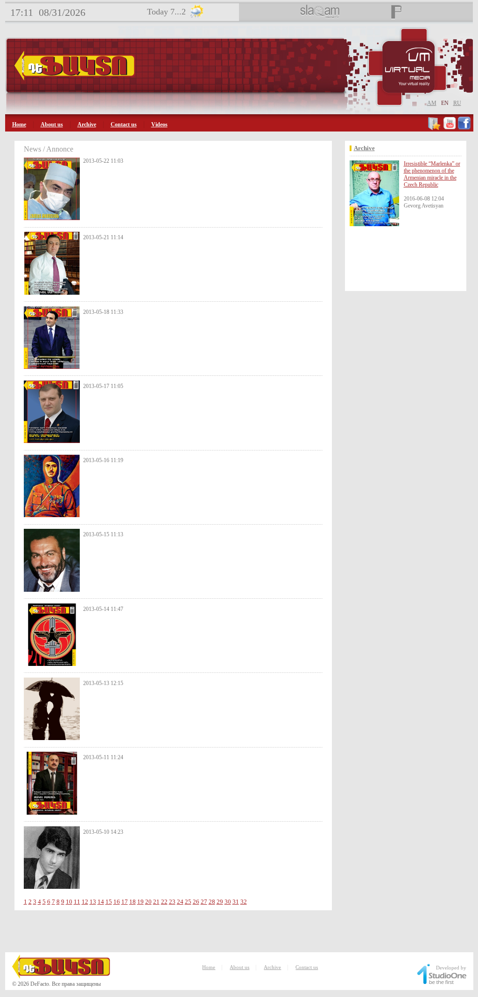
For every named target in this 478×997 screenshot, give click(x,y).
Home (19, 124)
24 (180, 901)
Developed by (451, 967)
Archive (86, 124)
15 (108, 901)
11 (77, 901)
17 (124, 901)
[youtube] (449, 128)
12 (85, 901)
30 (228, 901)
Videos (159, 124)
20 (148, 901)
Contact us (124, 124)
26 (196, 901)
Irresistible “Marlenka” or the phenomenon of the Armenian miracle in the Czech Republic (432, 174)
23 (172, 901)
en (445, 103)
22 (164, 901)
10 (69, 901)
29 (220, 901)
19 (140, 901)
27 (204, 901)
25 (188, 901)
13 (93, 901)
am (431, 103)
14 (101, 901)
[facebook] (464, 128)
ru (457, 103)
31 (235, 901)
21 (156, 901)
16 (116, 901)
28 (212, 901)
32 (243, 901)
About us (52, 124)
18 (132, 901)
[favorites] (435, 128)
